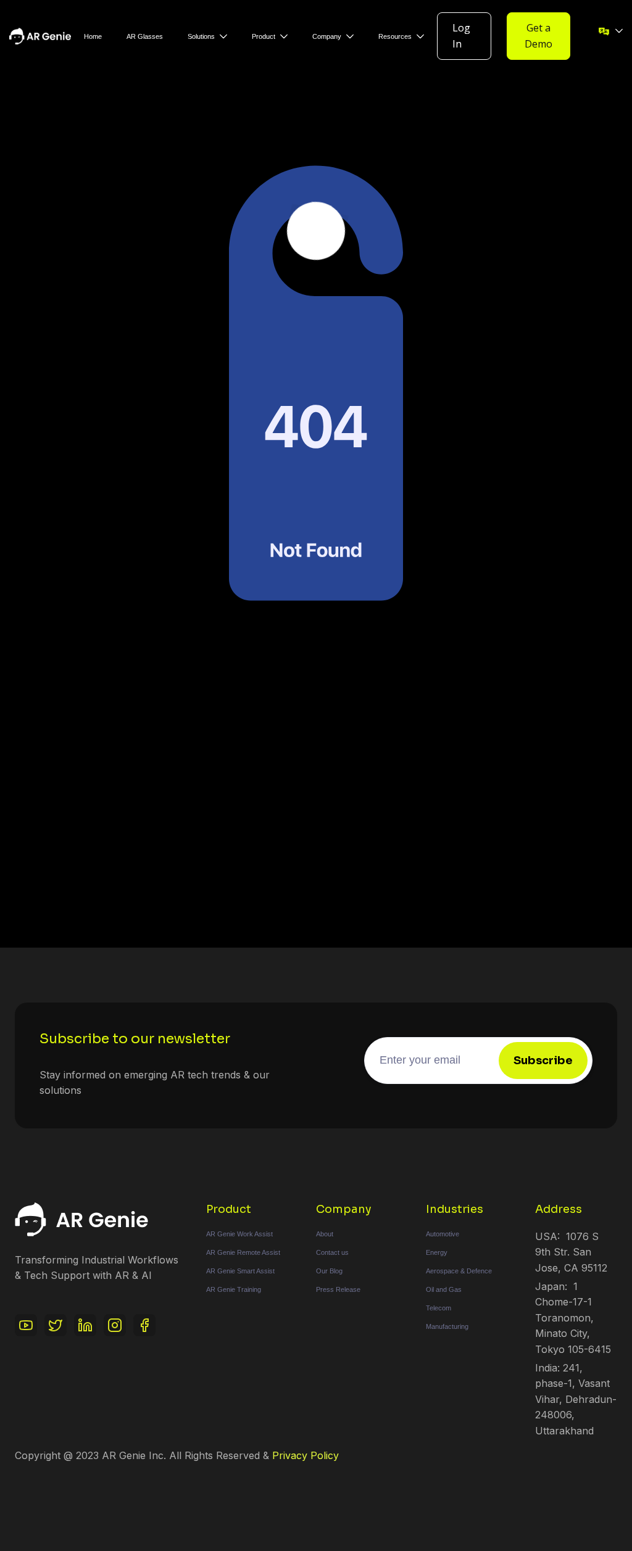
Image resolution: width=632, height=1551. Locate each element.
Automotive (442, 1234)
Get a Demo (538, 36)
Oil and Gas (444, 1289)
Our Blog (329, 1271)
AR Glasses (145, 36)
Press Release (338, 1289)
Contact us (332, 1252)
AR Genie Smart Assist (240, 1271)
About (324, 1234)
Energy (436, 1252)
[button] (207, 36)
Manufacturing (447, 1326)
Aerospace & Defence (459, 1271)
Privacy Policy (305, 1455)
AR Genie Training (233, 1289)
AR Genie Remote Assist (243, 1252)
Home (93, 36)
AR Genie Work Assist (239, 1234)
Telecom (438, 1308)
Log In (461, 36)
